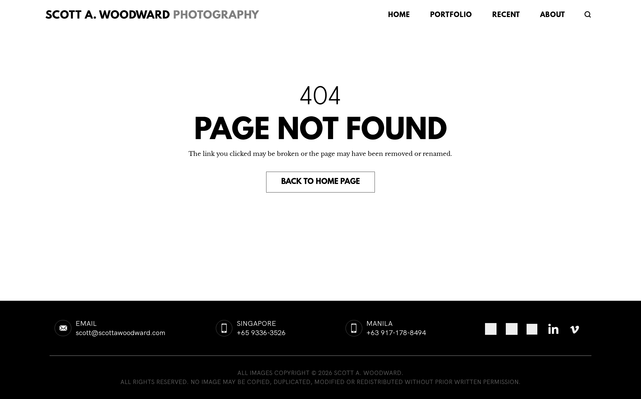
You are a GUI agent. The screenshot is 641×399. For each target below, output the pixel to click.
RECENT (506, 15)
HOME (399, 15)
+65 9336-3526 (261, 332)
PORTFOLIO (451, 15)
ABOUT (552, 15)
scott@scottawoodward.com (120, 332)
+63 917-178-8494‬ (396, 332)
